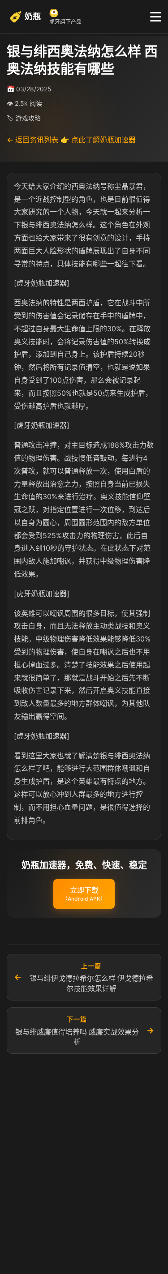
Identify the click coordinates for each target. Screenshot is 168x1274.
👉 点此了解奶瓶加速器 (98, 139)
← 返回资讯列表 (32, 139)
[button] (84, 894)
